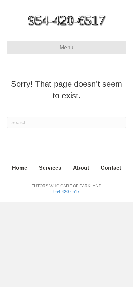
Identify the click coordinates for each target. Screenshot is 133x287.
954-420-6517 (66, 191)
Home (19, 168)
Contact (111, 168)
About (81, 168)
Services (50, 168)
